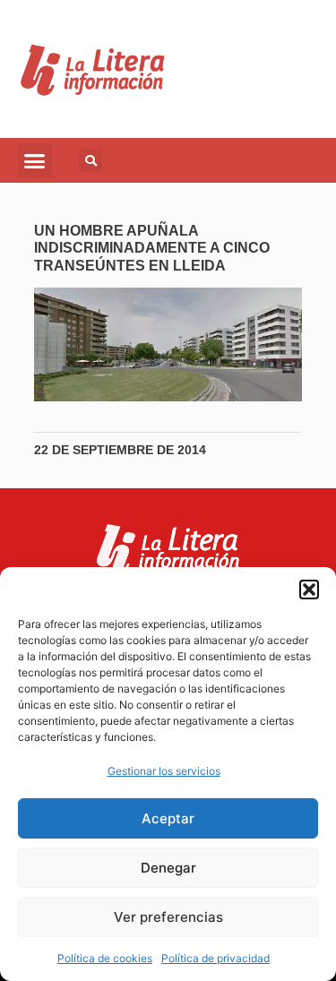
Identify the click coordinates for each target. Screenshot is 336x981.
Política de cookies (104, 958)
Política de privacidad (215, 958)
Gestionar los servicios (164, 771)
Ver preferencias (168, 916)
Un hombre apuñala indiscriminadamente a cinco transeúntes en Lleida (152, 247)
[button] (309, 589)
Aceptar (168, 818)
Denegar (168, 867)
